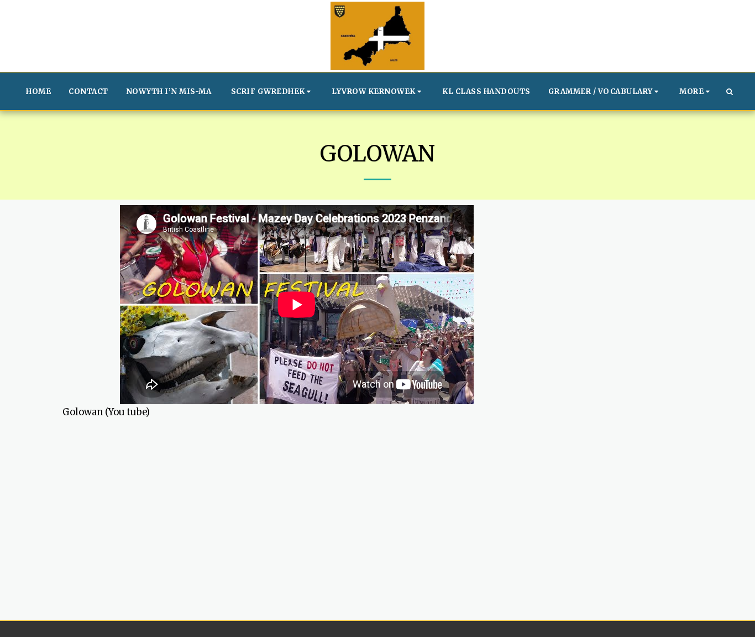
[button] (273, 91)
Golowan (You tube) (106, 412)
